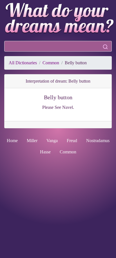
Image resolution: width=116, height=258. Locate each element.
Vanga (52, 140)
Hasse (45, 151)
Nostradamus (98, 140)
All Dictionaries (23, 62)
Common (51, 62)
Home (12, 140)
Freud (72, 140)
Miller (32, 140)
